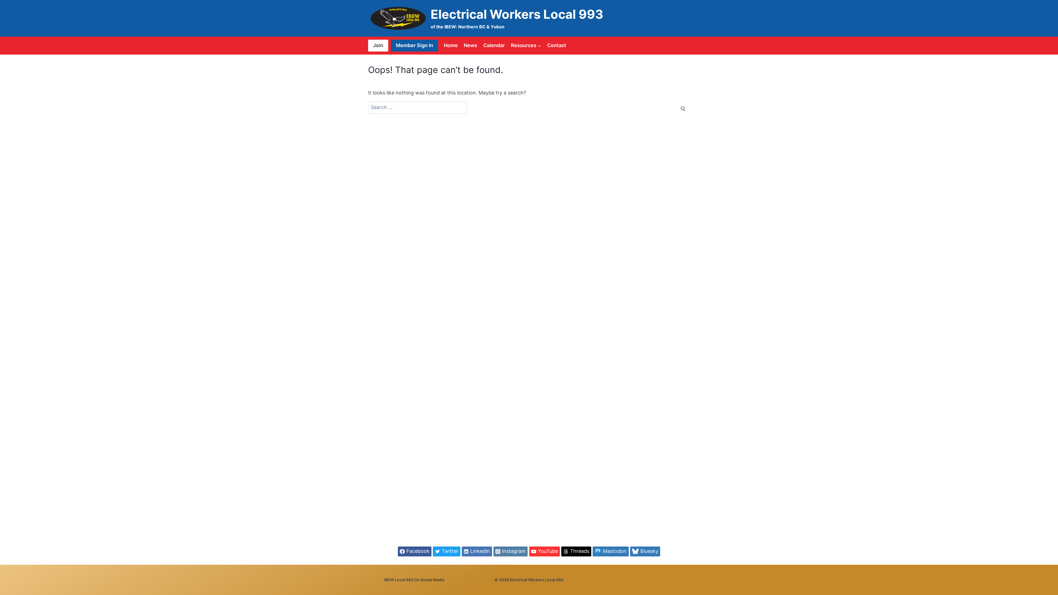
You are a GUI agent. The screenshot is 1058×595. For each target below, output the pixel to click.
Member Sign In (414, 45)
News (470, 45)
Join (378, 45)
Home (451, 45)
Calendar (494, 45)
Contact (556, 45)
